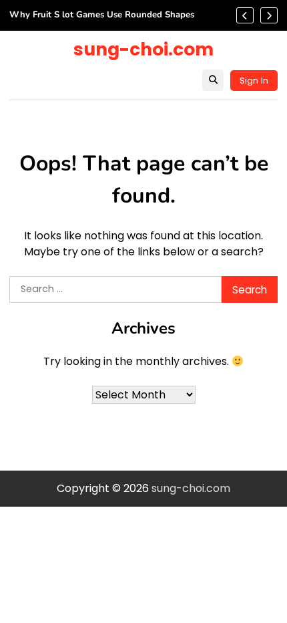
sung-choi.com (143, 49)
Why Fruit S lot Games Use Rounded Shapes (101, 15)
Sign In (254, 80)
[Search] (213, 80)
